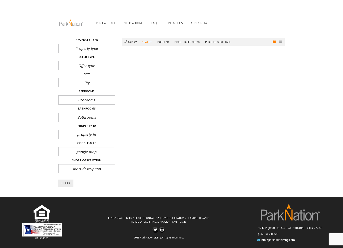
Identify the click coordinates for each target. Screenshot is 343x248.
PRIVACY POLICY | (161, 221)
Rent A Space (106, 23)
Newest (147, 42)
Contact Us (174, 23)
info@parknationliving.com (278, 240)
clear (66, 183)
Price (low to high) (217, 42)
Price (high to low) (186, 42)
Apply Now (199, 23)
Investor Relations (174, 218)
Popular (163, 42)
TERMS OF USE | (141, 221)
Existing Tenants (198, 218)
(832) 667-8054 (267, 234)
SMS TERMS (179, 221)
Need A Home (133, 23)
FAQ (154, 23)
